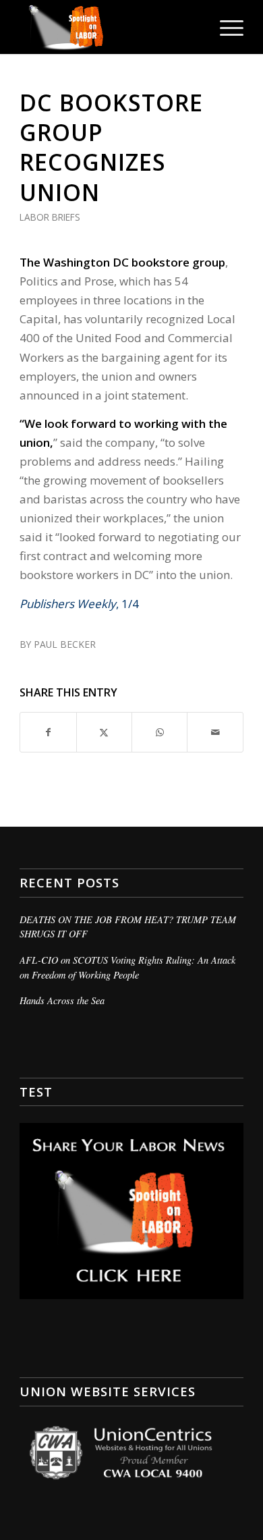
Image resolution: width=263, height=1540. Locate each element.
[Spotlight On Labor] (109, 27)
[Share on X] (104, 732)
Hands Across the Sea (62, 1000)
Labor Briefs (50, 217)
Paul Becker (65, 644)
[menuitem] (224, 27)
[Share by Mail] (214, 732)
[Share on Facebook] (48, 732)
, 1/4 (79, 603)
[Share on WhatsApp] (159, 732)
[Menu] (224, 27)
